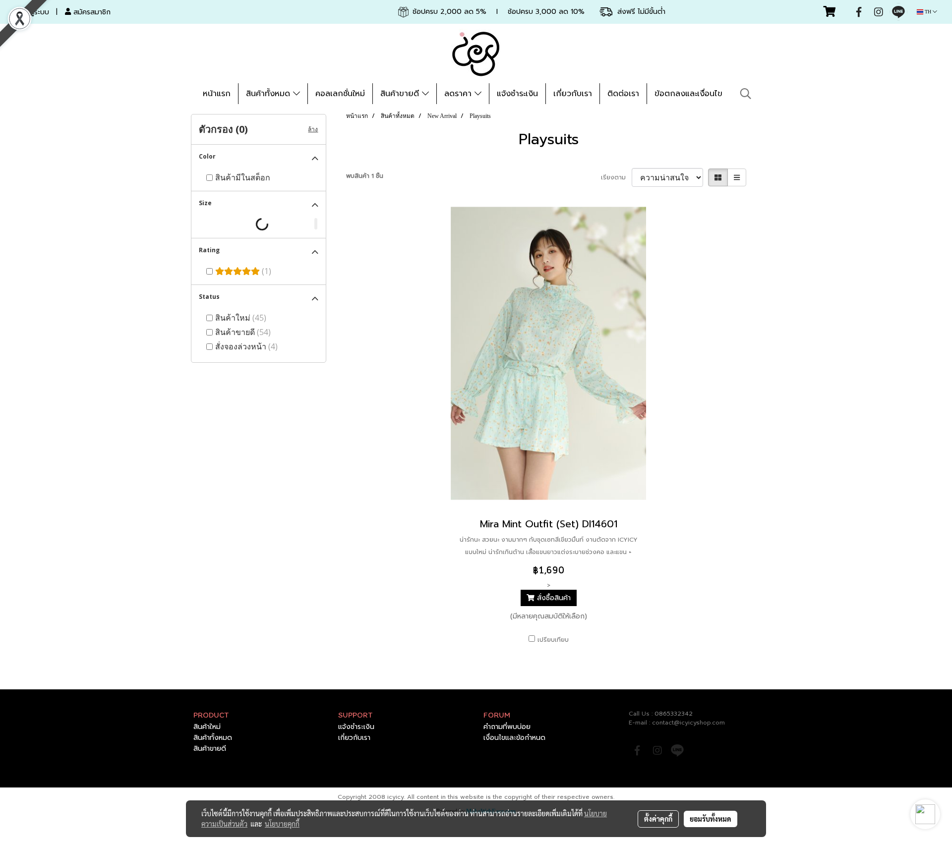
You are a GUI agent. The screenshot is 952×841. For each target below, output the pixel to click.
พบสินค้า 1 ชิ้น (364, 175)
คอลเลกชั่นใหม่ (340, 94)
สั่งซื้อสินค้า (553, 598)
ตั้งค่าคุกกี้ (658, 818)
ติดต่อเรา (623, 94)
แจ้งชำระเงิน (517, 94)
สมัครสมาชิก (91, 12)
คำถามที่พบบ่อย (507, 727)
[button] (746, 93)
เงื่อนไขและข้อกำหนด (514, 737)
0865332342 (673, 713)
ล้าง (313, 129)
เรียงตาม (616, 177)
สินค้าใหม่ (207, 727)
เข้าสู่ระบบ (33, 12)
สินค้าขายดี (401, 94)
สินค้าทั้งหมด (269, 94)
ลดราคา (459, 94)
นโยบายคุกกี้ (282, 823)
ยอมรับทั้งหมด (710, 818)
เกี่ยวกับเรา (572, 94)
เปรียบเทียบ (553, 639)
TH (928, 11)
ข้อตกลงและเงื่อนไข (688, 94)
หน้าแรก (217, 94)
